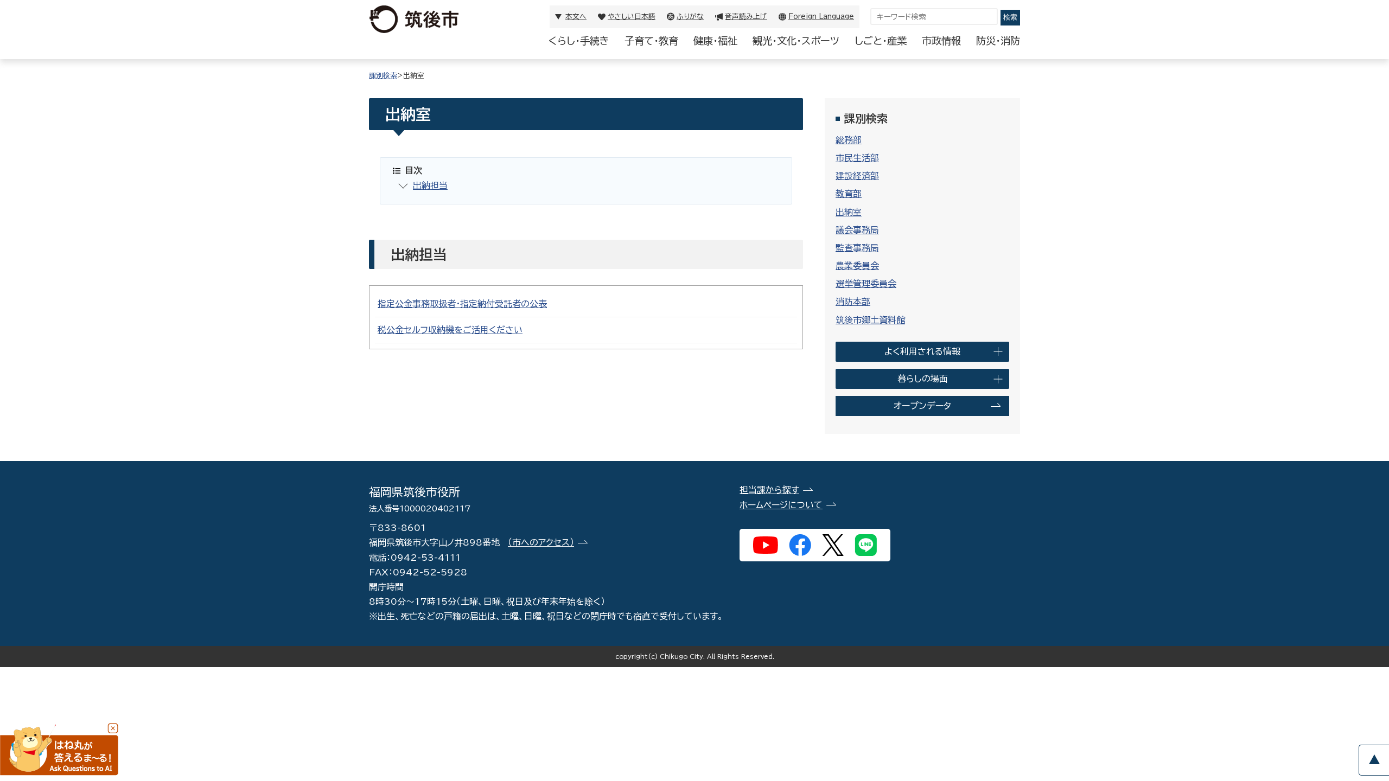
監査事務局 (857, 248)
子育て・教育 (651, 41)
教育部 (849, 193)
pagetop (1374, 760)
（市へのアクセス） (541, 542)
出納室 (849, 212)
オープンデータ (922, 405)
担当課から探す (769, 489)
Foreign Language (821, 16)
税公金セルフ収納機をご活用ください (450, 329)
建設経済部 (857, 175)
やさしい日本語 (631, 16)
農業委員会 (857, 265)
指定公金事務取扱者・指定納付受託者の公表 (462, 303)
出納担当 (430, 185)
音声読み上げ (746, 16)
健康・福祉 (715, 41)
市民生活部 (857, 157)
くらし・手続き (579, 41)
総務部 (849, 140)
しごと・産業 (881, 41)
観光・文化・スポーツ (796, 41)
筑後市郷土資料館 (870, 320)
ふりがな (690, 16)
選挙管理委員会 (866, 283)
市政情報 (941, 41)
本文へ (576, 16)
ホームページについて (781, 505)
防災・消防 (998, 41)
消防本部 (853, 301)
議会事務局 (857, 230)
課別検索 (383, 75)
